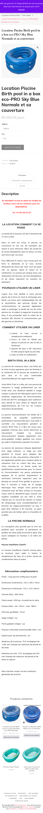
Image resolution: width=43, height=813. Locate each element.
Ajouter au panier (13, 147)
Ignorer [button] (21, 9)
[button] (38, 47)
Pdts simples (13, 160)
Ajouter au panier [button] (11, 754)
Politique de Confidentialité (27, 809)
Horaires (13, 798)
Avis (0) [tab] (22, 186)
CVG (20, 798)
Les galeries (33, 793)
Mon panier (29, 798)
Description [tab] (22, 175)
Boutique (22, 793)
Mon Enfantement (20, 805)
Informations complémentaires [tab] (22, 181)
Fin (3, 134)
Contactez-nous (21, 801)
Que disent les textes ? (29, 796)
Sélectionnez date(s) (11, 737)
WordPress (13, 809)
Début (4, 124)
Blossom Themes (28, 807)
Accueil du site (10, 793)
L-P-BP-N (12, 163)
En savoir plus (11, 796)
